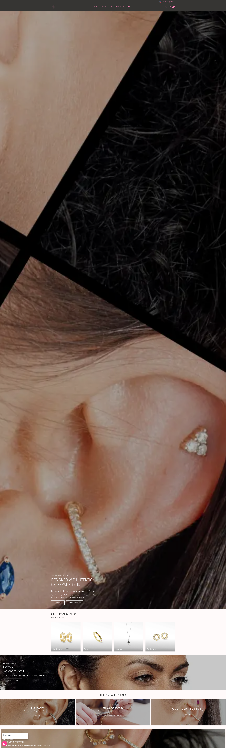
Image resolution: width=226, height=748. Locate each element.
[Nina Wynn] (53, 7)
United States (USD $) (167, 2)
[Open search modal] (166, 7)
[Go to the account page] (170, 7)
